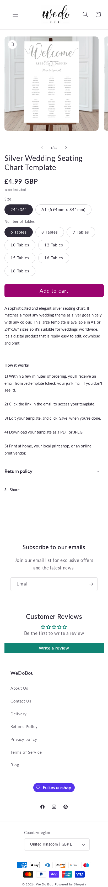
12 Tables (53, 244)
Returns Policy (23, 726)
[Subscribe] (91, 584)
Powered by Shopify (70, 884)
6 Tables (18, 232)
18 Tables (20, 270)
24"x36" (18, 209)
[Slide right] (66, 148)
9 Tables (81, 232)
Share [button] (15, 489)
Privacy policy (23, 739)
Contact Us (20, 701)
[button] (11, 14)
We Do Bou (45, 884)
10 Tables (20, 244)
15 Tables (20, 257)
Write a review (54, 647)
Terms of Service (26, 752)
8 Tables (49, 232)
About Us (19, 688)
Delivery (18, 713)
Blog (14, 764)
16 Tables (53, 257)
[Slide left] (42, 148)
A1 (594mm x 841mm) (63, 209)
